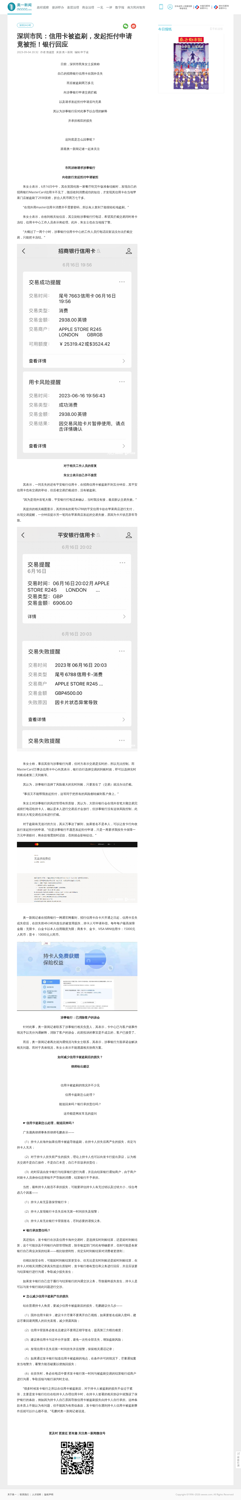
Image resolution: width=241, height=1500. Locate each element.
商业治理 (88, 7)
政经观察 (43, 7)
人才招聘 (36, 1494)
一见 (100, 7)
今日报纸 (165, 29)
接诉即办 (58, 7)
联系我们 (24, 1494)
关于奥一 (12, 1494)
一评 (109, 7)
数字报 (119, 7)
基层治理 (73, 7)
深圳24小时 (25, 25)
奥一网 (20, 6)
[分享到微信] (125, 26)
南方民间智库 (136, 7)
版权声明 (48, 1494)
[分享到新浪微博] (133, 26)
